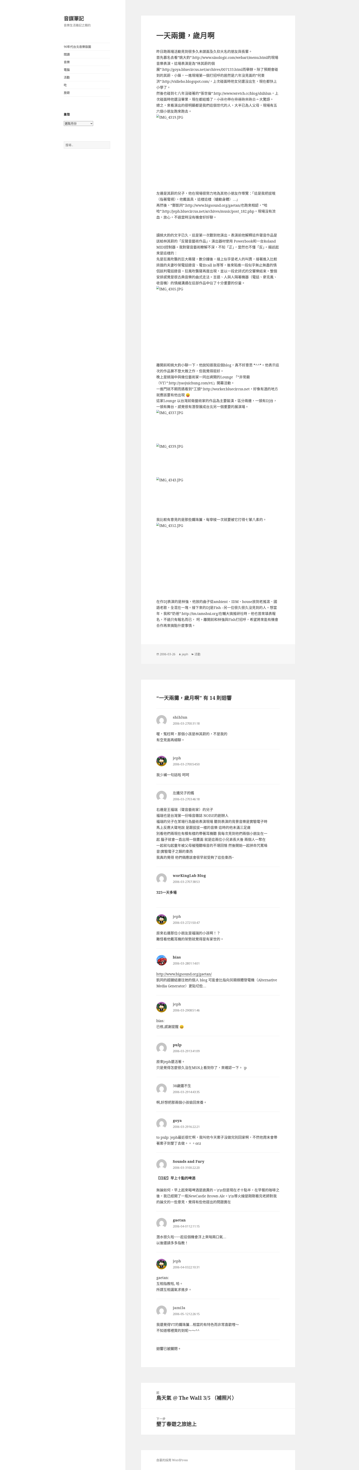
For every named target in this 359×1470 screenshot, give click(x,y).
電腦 (67, 70)
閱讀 (67, 54)
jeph (185, 654)
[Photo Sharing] (218, 150)
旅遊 (67, 93)
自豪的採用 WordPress (172, 1460)
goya (177, 1120)
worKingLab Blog (189, 875)
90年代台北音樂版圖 (77, 47)
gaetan (179, 1220)
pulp (177, 1044)
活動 (67, 77)
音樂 (67, 62)
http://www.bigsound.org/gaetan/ (184, 974)
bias (177, 957)
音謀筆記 (74, 18)
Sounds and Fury (188, 1161)
